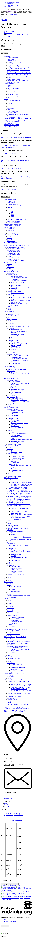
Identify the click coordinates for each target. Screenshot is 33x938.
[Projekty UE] (4, 20)
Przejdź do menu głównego (11, 2)
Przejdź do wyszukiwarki (11, 5)
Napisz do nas (8, 798)
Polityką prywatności (11, 11)
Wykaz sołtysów (16, 817)
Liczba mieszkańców (16, 820)
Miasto (6, 804)
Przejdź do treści (8, 3)
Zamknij (10, 14)
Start (5, 803)
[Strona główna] (16, 17)
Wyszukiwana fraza (6, 44)
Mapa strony (7, 6)
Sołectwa (6, 806)
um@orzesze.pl (12, 795)
